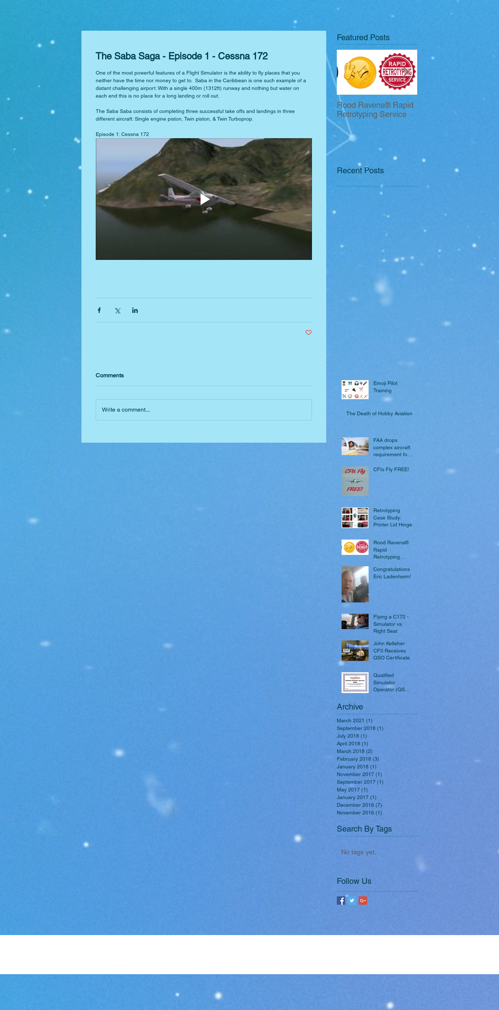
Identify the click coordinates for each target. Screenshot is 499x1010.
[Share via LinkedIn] (135, 310)
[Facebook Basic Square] (341, 900)
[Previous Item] (348, 72)
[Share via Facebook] (99, 310)
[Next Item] (405, 72)
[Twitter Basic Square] (352, 900)
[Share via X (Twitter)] (117, 310)
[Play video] (204, 199)
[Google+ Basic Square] (363, 900)
